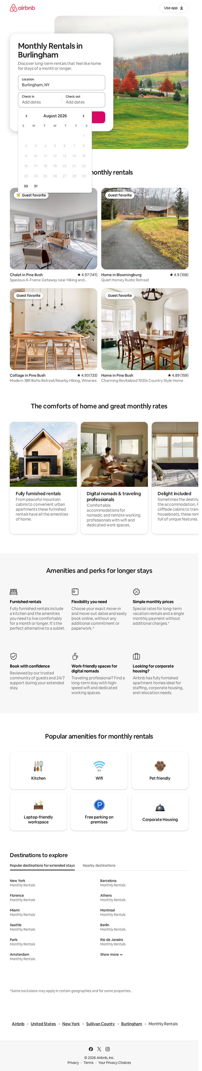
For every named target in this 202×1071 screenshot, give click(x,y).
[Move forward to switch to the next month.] (83, 116)
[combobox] (61, 85)
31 (35, 186)
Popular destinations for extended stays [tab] (42, 865)
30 (26, 186)
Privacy (73, 1062)
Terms (89, 1062)
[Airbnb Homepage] (22, 7)
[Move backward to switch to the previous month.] (26, 116)
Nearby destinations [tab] (99, 865)
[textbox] (40, 102)
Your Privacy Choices (114, 1062)
